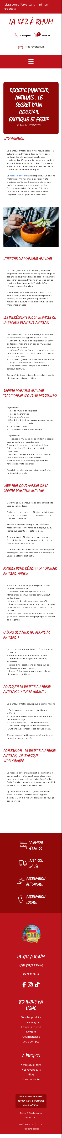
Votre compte (31, 1041)
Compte (25, 35)
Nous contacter (31, 1079)
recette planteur (17, 175)
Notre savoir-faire (31, 1064)
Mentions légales (31, 1129)
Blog (31, 1074)
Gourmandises (31, 1036)
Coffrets (31, 1031)
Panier (46, 35)
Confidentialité (26, 1124)
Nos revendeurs (34, 46)
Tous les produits (31, 1017)
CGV (41, 1124)
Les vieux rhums (31, 1027)
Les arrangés (31, 1022)
